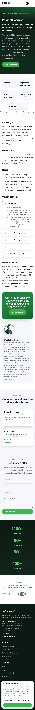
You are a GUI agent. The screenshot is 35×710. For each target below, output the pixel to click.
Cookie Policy (9, 695)
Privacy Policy (18, 695)
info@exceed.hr (6, 630)
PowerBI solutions (8, 647)
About (4, 666)
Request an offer (11, 65)
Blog (3, 670)
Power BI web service (15, 247)
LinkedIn (5, 636)
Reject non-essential (24, 700)
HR (24, 3)
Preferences (8, 700)
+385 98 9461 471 (7, 633)
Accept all (8, 705)
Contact (4, 676)
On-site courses (12, 13)
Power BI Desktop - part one (17, 233)
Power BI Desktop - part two (17, 240)
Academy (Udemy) (8, 673)
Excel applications (8, 650)
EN (27, 3)
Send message (10, 511)
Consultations (6, 656)
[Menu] (32, 3)
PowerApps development (10, 653)
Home (4, 13)
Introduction (11, 203)
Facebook (12, 636)
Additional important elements (18, 254)
